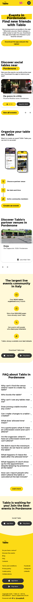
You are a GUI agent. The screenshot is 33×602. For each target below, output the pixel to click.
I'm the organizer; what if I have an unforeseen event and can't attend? (15, 439)
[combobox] (22, 3)
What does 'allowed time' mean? (13, 422)
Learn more (16, 489)
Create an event (11, 206)
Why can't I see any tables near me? (15, 401)
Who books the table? (11, 395)
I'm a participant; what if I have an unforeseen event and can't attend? (15, 430)
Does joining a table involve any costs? (14, 408)
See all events (10, 113)
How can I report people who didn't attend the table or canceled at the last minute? (14, 475)
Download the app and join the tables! (16, 43)
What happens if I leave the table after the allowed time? (14, 456)
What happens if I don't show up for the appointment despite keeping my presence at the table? (15, 465)
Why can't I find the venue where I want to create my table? (13, 388)
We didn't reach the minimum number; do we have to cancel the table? (15, 448)
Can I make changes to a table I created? (15, 415)
